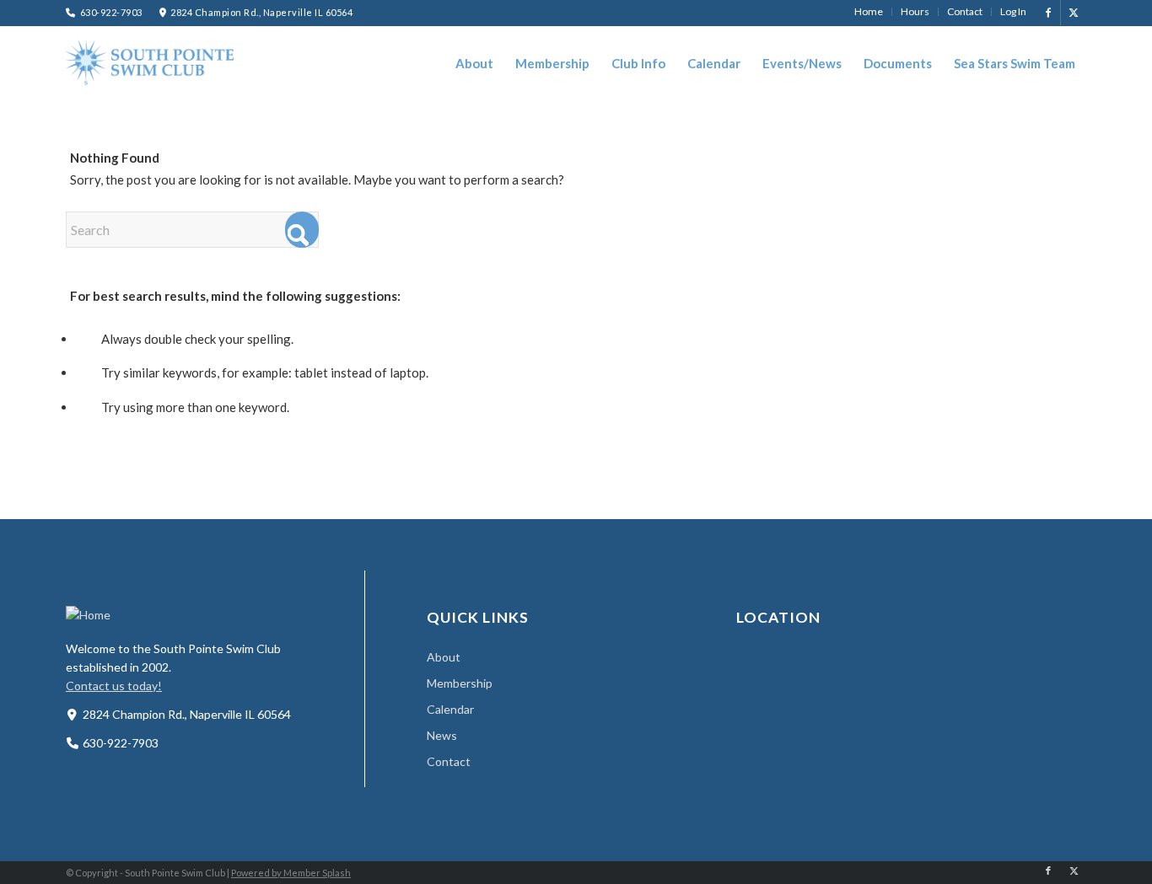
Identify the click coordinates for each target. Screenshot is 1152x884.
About (443, 657)
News (442, 735)
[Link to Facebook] (1048, 12)
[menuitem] (869, 12)
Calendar (450, 709)
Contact (449, 761)
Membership (460, 683)
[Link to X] (1073, 12)
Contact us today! (114, 685)
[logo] (150, 62)
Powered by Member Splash (291, 872)
